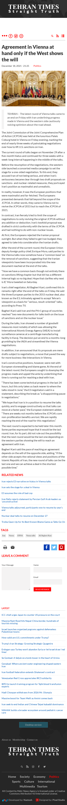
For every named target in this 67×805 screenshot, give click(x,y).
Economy (40, 776)
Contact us (32, 739)
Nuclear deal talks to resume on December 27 (24, 515)
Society (25, 776)
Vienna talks (30, 536)
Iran (3, 536)
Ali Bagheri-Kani (45, 536)
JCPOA (20, 536)
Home (12, 776)
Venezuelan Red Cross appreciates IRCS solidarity (27, 678)
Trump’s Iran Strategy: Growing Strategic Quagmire (27, 643)
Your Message (7, 565)
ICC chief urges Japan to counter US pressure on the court (31, 614)
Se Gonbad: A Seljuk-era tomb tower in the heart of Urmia (31, 657)
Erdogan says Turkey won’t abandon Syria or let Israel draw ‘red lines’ (33, 650)
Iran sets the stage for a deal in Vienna (21, 487)
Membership (19, 739)
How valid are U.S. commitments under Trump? (25, 637)
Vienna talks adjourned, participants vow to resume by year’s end (32, 508)
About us (6, 739)
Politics (37, 65)
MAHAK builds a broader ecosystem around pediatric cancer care (32, 711)
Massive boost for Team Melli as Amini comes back (27, 698)
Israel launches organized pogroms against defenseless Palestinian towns (29, 630)
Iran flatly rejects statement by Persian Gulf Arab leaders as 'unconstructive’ (31, 500)
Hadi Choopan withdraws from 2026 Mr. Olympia (27, 692)
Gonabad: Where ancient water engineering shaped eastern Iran (31, 665)
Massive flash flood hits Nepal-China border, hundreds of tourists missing (30, 622)
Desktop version (33, 724)
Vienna (11, 536)
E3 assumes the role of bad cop (17, 493)
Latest (5, 608)
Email (36, 577)
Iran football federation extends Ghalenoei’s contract (28, 672)
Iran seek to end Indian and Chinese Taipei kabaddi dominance (33, 704)
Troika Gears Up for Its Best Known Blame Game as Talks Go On (33, 521)
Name (36, 565)
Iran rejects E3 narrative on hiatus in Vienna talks (26, 481)
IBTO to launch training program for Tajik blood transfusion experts (31, 685)
